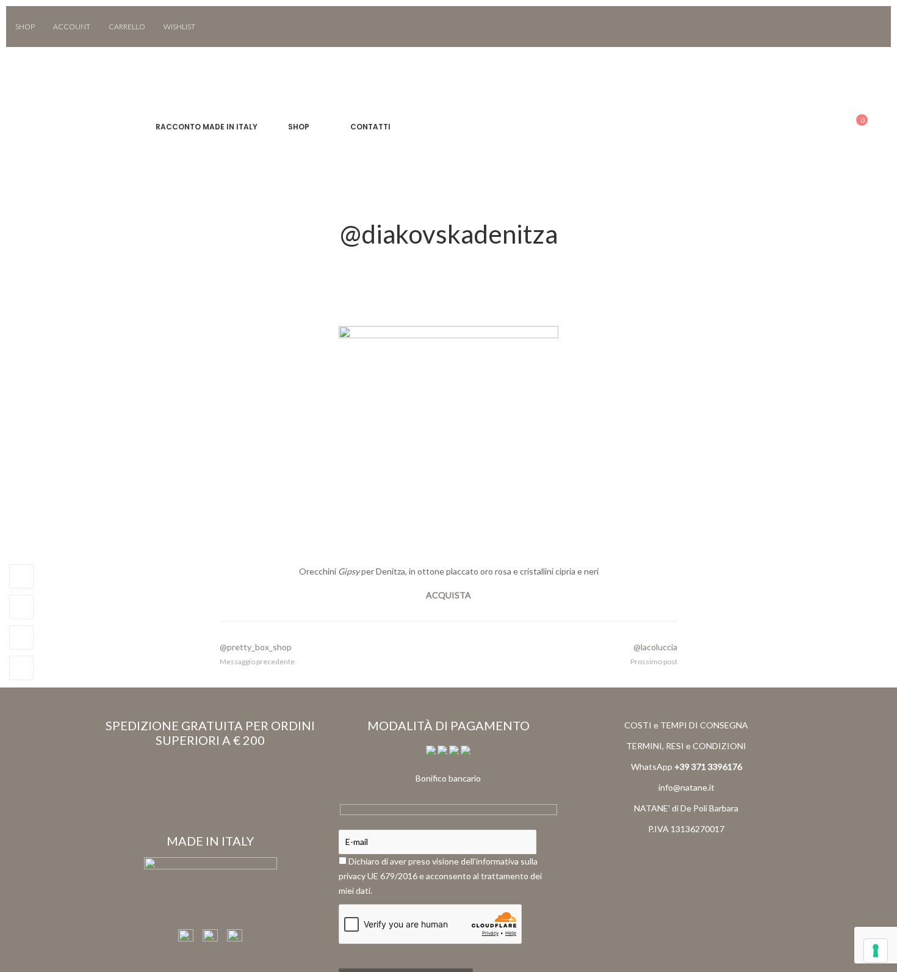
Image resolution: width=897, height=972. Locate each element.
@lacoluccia (655, 647)
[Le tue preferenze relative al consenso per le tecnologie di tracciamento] (875, 950)
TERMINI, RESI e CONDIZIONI (686, 746)
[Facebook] (855, 26)
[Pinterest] (21, 668)
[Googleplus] (21, 637)
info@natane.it (686, 787)
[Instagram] (872, 26)
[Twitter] (21, 607)
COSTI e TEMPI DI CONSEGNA (686, 725)
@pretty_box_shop (256, 647)
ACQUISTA (448, 595)
